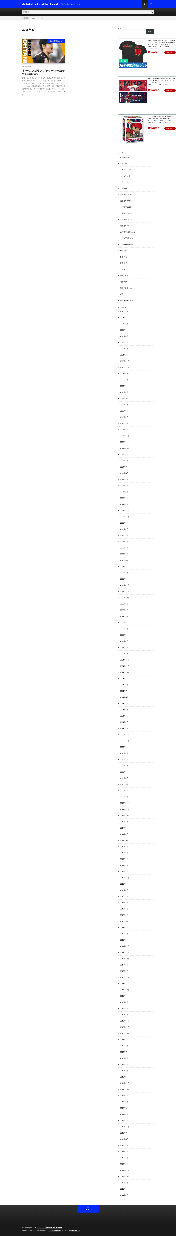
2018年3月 (124, 927)
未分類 (122, 269)
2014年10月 (124, 1089)
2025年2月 (124, 423)
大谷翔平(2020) (126, 207)
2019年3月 (124, 859)
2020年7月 (124, 766)
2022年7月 (124, 616)
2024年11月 (124, 442)
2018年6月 (124, 909)
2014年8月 (124, 1096)
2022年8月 (124, 610)
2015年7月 (124, 1052)
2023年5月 (124, 554)
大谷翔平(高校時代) (127, 244)
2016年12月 (124, 977)
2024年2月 (124, 498)
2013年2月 (124, 1164)
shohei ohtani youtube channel (49, 1228)
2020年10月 (124, 747)
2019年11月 (124, 809)
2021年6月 (124, 697)
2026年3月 (124, 342)
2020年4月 (124, 784)
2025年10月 (124, 373)
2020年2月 (124, 797)
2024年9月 (124, 454)
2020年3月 (124, 791)
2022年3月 (124, 641)
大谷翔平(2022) (126, 219)
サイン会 (123, 163)
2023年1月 (124, 579)
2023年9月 (124, 529)
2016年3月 (124, 1015)
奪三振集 (123, 251)
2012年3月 (124, 1189)
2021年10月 (124, 672)
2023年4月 (124, 560)
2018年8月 (124, 896)
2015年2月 (124, 1077)
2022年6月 (124, 622)
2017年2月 (124, 971)
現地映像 (123, 282)
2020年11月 (124, 741)
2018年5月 (124, 915)
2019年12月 (124, 803)
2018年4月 (124, 921)
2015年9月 (124, 1039)
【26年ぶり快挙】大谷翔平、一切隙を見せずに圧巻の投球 (43, 72)
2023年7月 (124, 542)
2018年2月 (124, 934)
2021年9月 (124, 678)
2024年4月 (124, 486)
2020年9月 (124, 753)
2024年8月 (124, 461)
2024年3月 (124, 492)
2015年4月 (124, 1064)
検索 (119, 28)
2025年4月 (124, 411)
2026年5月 (124, 330)
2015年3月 (124, 1071)
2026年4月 (124, 336)
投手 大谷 (123, 263)
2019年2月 (124, 865)
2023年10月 (124, 523)
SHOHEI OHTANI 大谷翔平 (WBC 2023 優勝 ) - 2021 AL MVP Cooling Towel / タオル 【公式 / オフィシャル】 (162, 80)
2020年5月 (124, 778)
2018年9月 (124, 890)
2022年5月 (124, 629)
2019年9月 (124, 822)
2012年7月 (124, 1183)
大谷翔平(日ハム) (57, 41)
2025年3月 (124, 417)
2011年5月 (124, 1195)
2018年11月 (124, 884)
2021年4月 (124, 710)
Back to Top (88, 1209)
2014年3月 (124, 1120)
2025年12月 (124, 361)
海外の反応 (124, 275)
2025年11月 (124, 367)
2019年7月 (124, 834)
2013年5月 (124, 1145)
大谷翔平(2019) (126, 201)
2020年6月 (124, 772)
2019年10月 (124, 815)
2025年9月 (124, 380)
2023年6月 (124, 548)
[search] (152, 12)
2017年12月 (124, 946)
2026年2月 (124, 349)
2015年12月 (124, 1021)
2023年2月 (124, 573)
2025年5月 (124, 405)
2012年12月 (124, 1170)
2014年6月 (124, 1108)
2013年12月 (124, 1127)
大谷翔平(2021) (126, 213)
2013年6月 (124, 1139)
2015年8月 (124, 1046)
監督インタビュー (126, 288)
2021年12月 (124, 660)
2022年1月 (124, 654)
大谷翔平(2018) (126, 195)
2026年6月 (124, 324)
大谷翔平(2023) (126, 226)
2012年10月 (124, 1176)
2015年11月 (124, 1027)
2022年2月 (124, 647)
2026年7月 (124, 317)
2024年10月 (124, 448)
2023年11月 (124, 517)
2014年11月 (124, 1083)
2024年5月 (124, 479)
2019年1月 (124, 871)
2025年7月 (124, 392)
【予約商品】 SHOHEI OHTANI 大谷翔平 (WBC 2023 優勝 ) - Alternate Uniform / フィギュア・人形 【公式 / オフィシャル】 (162, 118)
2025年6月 (124, 398)
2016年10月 (124, 990)
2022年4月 (124, 635)
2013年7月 (124, 1133)
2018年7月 (124, 903)
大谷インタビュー (126, 182)
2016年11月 (124, 983)
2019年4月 (124, 853)
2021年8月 (124, 685)
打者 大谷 (123, 257)
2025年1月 (124, 430)
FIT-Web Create (54, 1231)
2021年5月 (124, 703)
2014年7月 (124, 1102)
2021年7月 (124, 691)
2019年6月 (124, 840)
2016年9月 (124, 996)
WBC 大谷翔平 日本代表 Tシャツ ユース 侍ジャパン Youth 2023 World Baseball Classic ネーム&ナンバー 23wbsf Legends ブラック (162, 42)
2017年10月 (124, 959)
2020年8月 (124, 759)
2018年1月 (124, 940)
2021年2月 (124, 722)
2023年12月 (124, 510)
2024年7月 (124, 467)
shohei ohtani (125, 157)
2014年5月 (124, 1114)
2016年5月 (124, 1008)
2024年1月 (124, 504)
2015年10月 (124, 1033)
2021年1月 (124, 728)
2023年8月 (124, 535)
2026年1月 (124, 355)
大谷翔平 (123, 188)
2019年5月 (124, 847)
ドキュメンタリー (126, 170)
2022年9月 (124, 604)
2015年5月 (124, 1058)
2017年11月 (124, 952)
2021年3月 (124, 716)
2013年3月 (124, 1158)
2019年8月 (124, 828)
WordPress (75, 1231)
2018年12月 (124, 878)
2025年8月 (124, 386)
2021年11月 (124, 666)
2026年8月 (124, 311)
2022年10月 (124, 598)
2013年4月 (124, 1152)
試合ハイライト (126, 294)
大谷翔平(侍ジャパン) (128, 232)
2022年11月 (124, 591)
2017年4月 (124, 965)
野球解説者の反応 (126, 300)
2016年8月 (124, 1002)
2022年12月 (124, 585)
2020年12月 (124, 735)
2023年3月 (124, 566)
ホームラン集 (125, 176)
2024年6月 (124, 473)
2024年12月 (124, 436)
